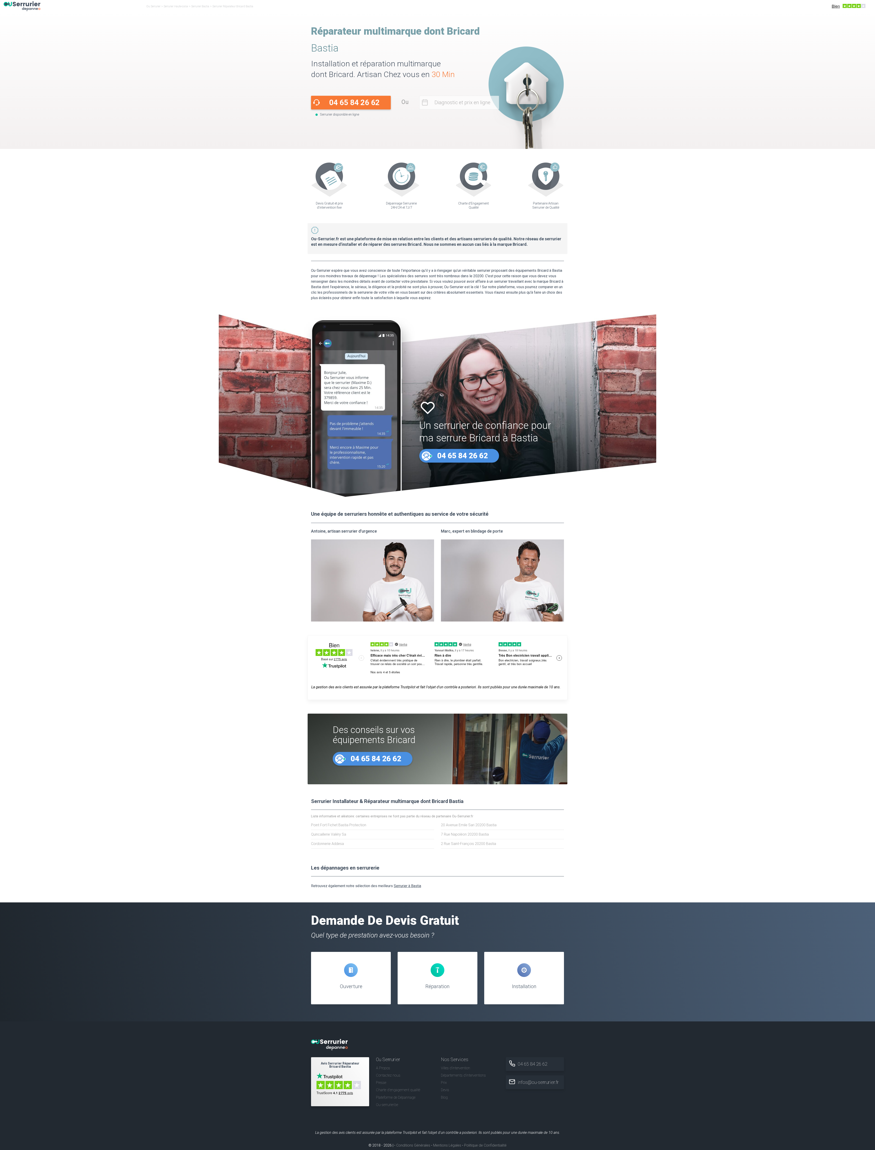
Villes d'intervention (455, 1068)
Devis (445, 1090)
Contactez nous (388, 1075)
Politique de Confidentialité (485, 1145)
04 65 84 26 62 (354, 102)
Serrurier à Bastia (407, 886)
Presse (381, 1082)
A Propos (383, 1068)
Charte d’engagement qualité (398, 1090)
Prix (444, 1082)
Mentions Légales (447, 1145)
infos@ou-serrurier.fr (538, 1082)
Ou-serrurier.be (387, 1105)
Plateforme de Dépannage (395, 1097)
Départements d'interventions (463, 1075)
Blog (444, 1097)
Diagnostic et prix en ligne (462, 102)
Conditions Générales (413, 1145)
